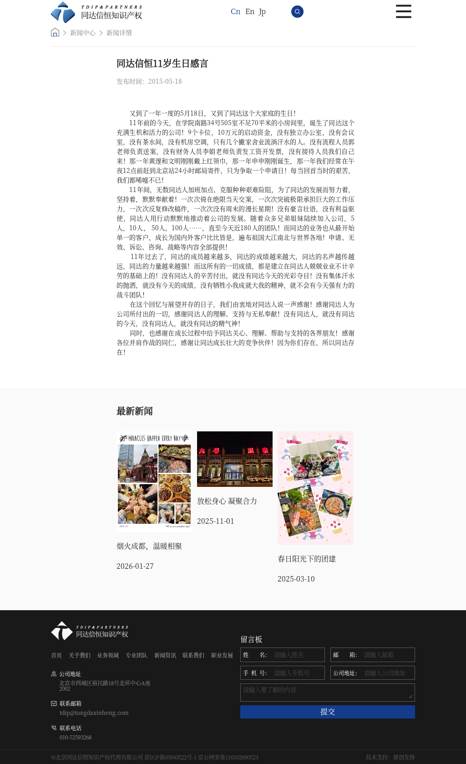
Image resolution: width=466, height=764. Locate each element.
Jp (262, 11)
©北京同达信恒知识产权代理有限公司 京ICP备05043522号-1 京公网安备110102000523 (154, 757)
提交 (327, 711)
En (250, 11)
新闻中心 (83, 32)
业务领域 (108, 655)
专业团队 (136, 655)
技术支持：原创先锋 (390, 757)
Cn (236, 11)
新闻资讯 (165, 655)
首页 (56, 655)
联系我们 (193, 655)
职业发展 (222, 655)
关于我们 (80, 655)
